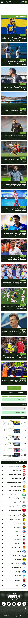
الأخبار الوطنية (23, 35)
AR (10, 1)
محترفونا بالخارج (11, 448)
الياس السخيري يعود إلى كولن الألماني (8, 456)
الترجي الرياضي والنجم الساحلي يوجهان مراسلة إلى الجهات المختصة (15, 111)
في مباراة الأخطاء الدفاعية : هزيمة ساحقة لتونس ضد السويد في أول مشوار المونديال (14, 356)
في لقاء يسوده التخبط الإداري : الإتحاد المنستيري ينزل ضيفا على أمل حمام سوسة (15, 63)
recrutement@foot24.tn (20, 614)
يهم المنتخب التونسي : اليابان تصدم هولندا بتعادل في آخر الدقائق (14, 381)
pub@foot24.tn (22, 612)
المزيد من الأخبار (15, 388)
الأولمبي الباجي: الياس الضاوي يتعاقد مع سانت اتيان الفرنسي (15, 234)
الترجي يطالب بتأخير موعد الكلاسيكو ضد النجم (15, 160)
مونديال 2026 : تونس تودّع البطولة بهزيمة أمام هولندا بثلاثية (14, 283)
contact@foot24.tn (21, 610)
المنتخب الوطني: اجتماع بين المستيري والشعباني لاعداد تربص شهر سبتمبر (15, 185)
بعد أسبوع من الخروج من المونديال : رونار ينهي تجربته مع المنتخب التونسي (15, 258)
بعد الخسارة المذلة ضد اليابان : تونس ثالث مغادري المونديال (14, 307)
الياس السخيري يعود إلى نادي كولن (8, 451)
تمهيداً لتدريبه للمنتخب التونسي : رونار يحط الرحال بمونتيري (14, 332)
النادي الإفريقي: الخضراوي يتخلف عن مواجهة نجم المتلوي (16, 209)
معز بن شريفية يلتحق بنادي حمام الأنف (15, 135)
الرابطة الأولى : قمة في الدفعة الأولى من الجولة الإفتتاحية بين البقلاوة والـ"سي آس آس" (15, 88)
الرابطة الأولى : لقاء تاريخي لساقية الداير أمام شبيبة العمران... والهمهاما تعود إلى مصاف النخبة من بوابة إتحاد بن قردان (14, 39)
